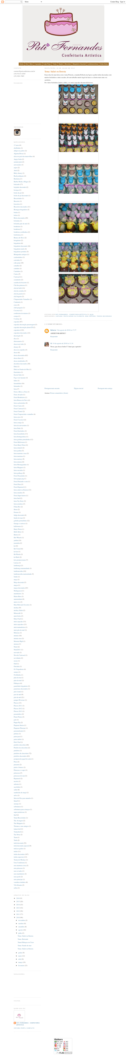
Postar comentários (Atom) (59, 393)
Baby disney (18, 173)
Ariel (15, 170)
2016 (18, 898)
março (20, 962)
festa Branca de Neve (21, 400)
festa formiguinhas (20, 436)
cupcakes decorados (20, 333)
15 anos (16, 145)
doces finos (17, 358)
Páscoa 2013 (18, 711)
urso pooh (17, 877)
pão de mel (17, 697)
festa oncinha (18, 470)
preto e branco (18, 767)
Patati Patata (18, 717)
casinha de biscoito (20, 282)
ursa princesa (18, 868)
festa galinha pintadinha (22, 439)
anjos (15, 167)
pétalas (16, 733)
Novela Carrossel (19, 655)
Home (22, 64)
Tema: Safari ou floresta (25, 936)
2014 (18, 904)
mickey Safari (18, 610)
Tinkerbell (17, 832)
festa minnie (18, 462)
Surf (15, 815)
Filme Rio (17, 507)
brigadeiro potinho (20, 251)
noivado (16, 652)
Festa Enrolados (19, 431)
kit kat (16, 551)
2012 (18, 911)
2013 (18, 908)
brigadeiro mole (19, 249)
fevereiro (21, 965)
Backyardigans (19, 176)
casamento (17, 280)
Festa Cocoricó (19, 420)
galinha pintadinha (20, 520)
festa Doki (17, 428)
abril (20, 959)
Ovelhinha (17, 675)
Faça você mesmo (19, 378)
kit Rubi (16, 557)
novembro (21, 920)
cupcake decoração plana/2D (23, 327)
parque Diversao (19, 700)
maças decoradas (19, 588)
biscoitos (17, 204)
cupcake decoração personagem (24, 324)
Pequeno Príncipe (19, 728)
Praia (15, 762)
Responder (54, 336)
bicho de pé (18, 193)
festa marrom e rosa (20, 453)
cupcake (59, 316)
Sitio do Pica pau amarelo (22, 798)
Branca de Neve (19, 238)
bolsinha (17, 221)
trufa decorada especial (21, 846)
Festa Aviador (18, 394)
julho (20, 933)
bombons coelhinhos (21, 232)
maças (16, 585)
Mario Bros (17, 596)
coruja (16, 316)
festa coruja (17, 422)
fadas (15, 380)
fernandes (17, 386)
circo (15, 305)
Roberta (53, 330)
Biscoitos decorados (20, 207)
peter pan (17, 736)
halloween (17, 526)
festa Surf (17, 498)
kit (15, 546)
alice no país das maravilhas (23, 156)
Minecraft (17, 613)
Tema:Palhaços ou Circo (26, 942)
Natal (15, 647)
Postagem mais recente (52, 388)
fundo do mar (18, 518)
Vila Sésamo (18, 885)
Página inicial (78, 388)
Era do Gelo (18, 375)
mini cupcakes (18, 624)
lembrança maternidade (21, 568)
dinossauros (18, 341)
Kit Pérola (17, 554)
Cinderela (17, 302)
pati (15, 720)
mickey (16, 607)
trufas (15, 851)
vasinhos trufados (19, 882)
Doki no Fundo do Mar (21, 369)
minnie (16, 635)
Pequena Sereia (19, 725)
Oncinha (16, 666)
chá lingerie (18, 296)
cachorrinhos (18, 257)
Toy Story (17, 834)
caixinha (17, 260)
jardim (16, 540)
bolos (15, 215)
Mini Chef (17, 619)
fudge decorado (19, 515)
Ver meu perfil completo (24, 1028)
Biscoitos (68, 64)
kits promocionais (20, 560)
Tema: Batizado (23, 939)
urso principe (18, 879)
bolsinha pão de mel (20, 223)
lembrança (17, 565)
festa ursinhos (18, 504)
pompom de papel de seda (22, 759)
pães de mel (18, 680)
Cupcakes (38, 64)
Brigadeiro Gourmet (79, 64)
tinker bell (17, 829)
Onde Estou (104, 64)
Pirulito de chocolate (21, 748)
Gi (51, 343)
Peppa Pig (17, 722)
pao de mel (17, 694)
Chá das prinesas (19, 285)
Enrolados (17, 372)
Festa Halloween (19, 442)
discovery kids (19, 344)
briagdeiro (17, 240)
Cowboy (16, 319)
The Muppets (18, 823)
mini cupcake (90, 316)
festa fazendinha (19, 434)
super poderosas (19, 812)
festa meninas (18, 456)
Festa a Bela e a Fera (20, 392)
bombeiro (17, 226)
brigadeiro (17, 243)
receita (16, 781)
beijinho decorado (20, 187)
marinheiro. (17, 593)
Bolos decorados (19, 218)
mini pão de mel (19, 630)
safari (15, 790)
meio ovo (17, 602)
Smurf (16, 801)
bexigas (16, 190)
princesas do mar (19, 776)
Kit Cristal (17, 549)
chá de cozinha (19, 291)
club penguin (18, 308)
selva (15, 795)
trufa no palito (18, 848)
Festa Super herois (20, 495)
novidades (17, 658)
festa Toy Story (19, 501)
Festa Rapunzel (19, 487)
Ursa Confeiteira (19, 862)
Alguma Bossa (18, 153)
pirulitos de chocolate (21, 753)
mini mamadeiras (19, 627)
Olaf (15, 664)
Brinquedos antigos (20, 254)
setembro (21, 927)
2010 (18, 917)
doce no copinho (19, 350)
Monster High (18, 641)
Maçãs (61, 64)
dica (15, 338)
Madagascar (18, 591)
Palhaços (17, 683)
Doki (15, 366)
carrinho (16, 268)
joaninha (17, 543)
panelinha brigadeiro (21, 686)
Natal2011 (17, 649)
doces (16, 352)
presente (16, 764)
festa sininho (18, 493)
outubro (21, 923)
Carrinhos (17, 271)
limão (16, 577)
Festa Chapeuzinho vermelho (23, 414)
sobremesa (17, 806)
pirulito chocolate (20, 745)
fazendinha (17, 383)
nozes (16, 661)
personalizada (18, 731)
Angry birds (18, 159)
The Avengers (18, 820)
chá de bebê (18, 288)
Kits (26, 64)
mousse (16, 644)
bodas (16, 212)
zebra (15, 888)
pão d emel (17, 691)
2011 (18, 914)
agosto (20, 930)
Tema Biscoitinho (20, 818)
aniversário (17, 165)
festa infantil (18, 448)
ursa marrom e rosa (20, 865)
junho (20, 953)
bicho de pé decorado (21, 195)
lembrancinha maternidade (23, 574)
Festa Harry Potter (20, 445)
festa (15, 389)
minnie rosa (18, 638)
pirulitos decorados (20, 756)
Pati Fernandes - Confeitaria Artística (71, 314)
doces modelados (19, 361)
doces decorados (19, 355)
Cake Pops (47, 64)
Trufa (15, 840)
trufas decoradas (104, 316)
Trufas (55, 64)
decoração (17, 336)
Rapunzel (17, 778)
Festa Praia (17, 484)
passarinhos (18, 714)
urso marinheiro (19, 874)
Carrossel (17, 277)
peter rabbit (17, 739)
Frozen (16, 512)
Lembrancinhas (93, 64)
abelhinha (17, 148)
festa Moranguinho (20, 464)
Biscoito (16, 201)
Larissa (16, 563)
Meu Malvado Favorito (21, 605)
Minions (16, 633)
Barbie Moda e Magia (21, 181)
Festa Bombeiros (19, 397)
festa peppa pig (19, 478)
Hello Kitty (17, 532)
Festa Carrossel (19, 408)
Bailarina (17, 179)
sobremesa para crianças (22, 809)
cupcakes (17, 330)
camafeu (16, 265)
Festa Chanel (18, 411)
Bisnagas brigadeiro (20, 209)
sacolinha (17, 787)
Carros (16, 274)
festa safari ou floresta (73, 316)
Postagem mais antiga (105, 388)
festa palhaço (18, 473)
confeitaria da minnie (21, 313)
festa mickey (18, 459)
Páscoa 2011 (18, 706)
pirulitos (16, 750)
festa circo (17, 417)
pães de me (17, 677)
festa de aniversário (20, 425)
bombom (17, 229)
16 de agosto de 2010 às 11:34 (63, 343)
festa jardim (18, 451)
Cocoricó (17, 310)
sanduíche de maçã (20, 792)
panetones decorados (21, 689)
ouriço (16, 672)
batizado (17, 184)
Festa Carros (18, 406)
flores (15, 509)
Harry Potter (18, 529)
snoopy (16, 804)
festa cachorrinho (19, 403)
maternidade (18, 599)
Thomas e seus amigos (21, 826)
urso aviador (18, 871)
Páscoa (16, 703)
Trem (15, 837)
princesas (17, 773)
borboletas (17, 235)
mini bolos (17, 616)
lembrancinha (18, 571)
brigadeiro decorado (20, 246)
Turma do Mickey (20, 860)
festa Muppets (18, 467)
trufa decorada (18, 843)
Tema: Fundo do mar (24, 945)
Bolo (31, 64)
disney (16, 347)
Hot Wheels (18, 537)
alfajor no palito (19, 151)
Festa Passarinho (19, 476)
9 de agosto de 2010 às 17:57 (66, 330)
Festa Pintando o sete (21, 481)
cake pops (17, 263)
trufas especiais (19, 857)
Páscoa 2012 (18, 708)
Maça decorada (19, 582)
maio (20, 956)
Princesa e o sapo (19, 770)
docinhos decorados (20, 364)
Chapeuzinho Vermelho (22, 299)
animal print (18, 162)
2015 (18, 901)
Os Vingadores (19, 669)
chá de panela (18, 294)
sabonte (16, 784)
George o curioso (19, 523)
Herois (16, 535)
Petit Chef (17, 742)
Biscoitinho (18, 198)
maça (15, 579)
